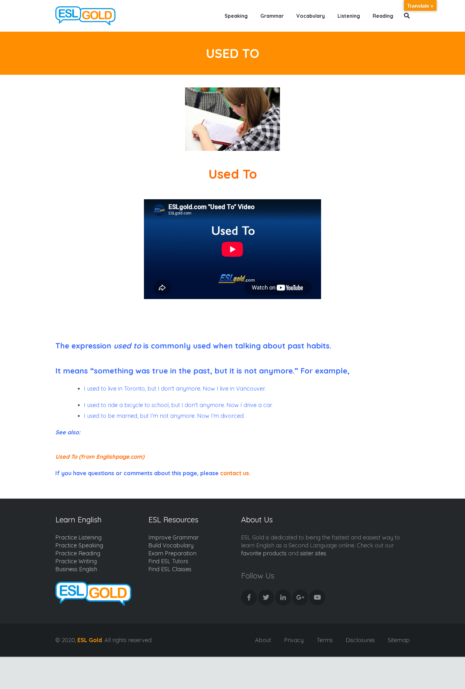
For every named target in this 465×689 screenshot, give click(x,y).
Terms (325, 640)
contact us (234, 473)
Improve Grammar (173, 537)
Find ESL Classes (169, 569)
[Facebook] (249, 597)
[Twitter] (266, 597)
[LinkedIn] (283, 597)
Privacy (294, 640)
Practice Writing (76, 561)
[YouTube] (317, 597)
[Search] (407, 16)
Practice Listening (78, 537)
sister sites (313, 553)
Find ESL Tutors (168, 561)
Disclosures (360, 640)
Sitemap (399, 640)
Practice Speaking (79, 545)
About (263, 640)
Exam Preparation (172, 553)
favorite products (264, 553)
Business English (76, 569)
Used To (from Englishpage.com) (99, 456)
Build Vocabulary (171, 545)
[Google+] (300, 597)
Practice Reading (77, 553)
